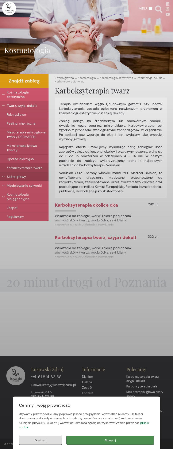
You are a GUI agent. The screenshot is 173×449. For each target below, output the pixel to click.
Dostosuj (40, 440)
